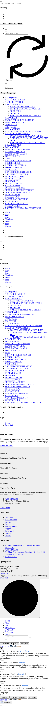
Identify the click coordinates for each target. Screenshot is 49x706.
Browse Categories (8, 93)
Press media (9, 531)
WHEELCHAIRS (12, 206)
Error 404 (9, 425)
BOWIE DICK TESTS (14, 122)
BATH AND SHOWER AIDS (22, 106)
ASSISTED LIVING (13, 104)
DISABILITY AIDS (13, 145)
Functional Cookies (10, 663)
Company (9, 517)
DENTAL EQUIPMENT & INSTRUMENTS (23, 131)
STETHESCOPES (12, 185)
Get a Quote (5, 508)
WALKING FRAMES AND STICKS (25, 115)
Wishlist (8, 226)
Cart (6, 217)
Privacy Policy (11, 526)
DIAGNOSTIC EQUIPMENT (17, 134)
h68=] (7, 158)
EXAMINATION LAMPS (16, 154)
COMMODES (11, 125)
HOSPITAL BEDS (12, 163)
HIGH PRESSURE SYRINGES (18, 161)
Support (8, 529)
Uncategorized (11, 97)
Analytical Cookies (10, 674)
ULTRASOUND (12, 197)
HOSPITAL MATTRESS (15, 165)
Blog (7, 215)
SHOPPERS (15, 113)
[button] (1, 705)
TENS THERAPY (12, 194)
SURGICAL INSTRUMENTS (17, 192)
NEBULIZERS (11, 170)
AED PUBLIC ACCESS (15, 100)
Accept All (24, 644)
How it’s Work (11, 520)
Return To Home (6, 446)
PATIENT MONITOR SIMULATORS (26, 109)
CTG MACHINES (12, 129)
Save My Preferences (18, 697)
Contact (8, 535)
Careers (8, 533)
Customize (5, 644)
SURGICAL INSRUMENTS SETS (19, 190)
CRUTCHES (10, 127)
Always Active (24, 651)
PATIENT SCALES (13, 179)
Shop (7, 224)
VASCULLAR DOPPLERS (16, 199)
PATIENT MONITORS (14, 176)
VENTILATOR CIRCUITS (16, 204)
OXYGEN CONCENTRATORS (18, 172)
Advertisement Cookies (11, 686)
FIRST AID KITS (12, 156)
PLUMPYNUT (11, 181)
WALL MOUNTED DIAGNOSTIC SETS (27, 143)
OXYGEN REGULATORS (16, 174)
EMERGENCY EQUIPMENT (17, 149)
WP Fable (4, 578)
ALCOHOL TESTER (14, 102)
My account (9, 221)
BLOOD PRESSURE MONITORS (19, 120)
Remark (21, 663)
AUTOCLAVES (12, 118)
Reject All (14, 644)
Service (8, 522)
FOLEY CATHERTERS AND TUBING (26, 136)
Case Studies (10, 524)
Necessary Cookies (10, 651)
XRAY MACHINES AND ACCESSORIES (23, 208)
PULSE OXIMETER (13, 183)
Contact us (4, 573)
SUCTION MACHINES (15, 188)
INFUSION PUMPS (13, 167)
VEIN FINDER (11, 201)
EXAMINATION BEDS (15, 152)
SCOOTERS (15, 111)
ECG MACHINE (12, 147)
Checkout (9, 219)
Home (7, 212)
